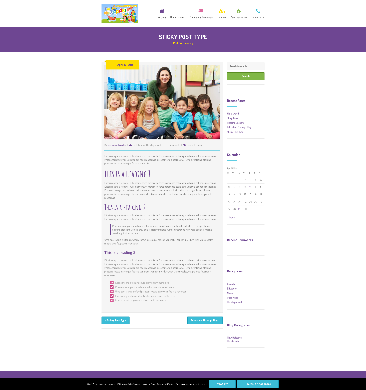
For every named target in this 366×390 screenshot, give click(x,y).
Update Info (233, 341)
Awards (231, 284)
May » (232, 217)
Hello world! (233, 113)
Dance (190, 145)
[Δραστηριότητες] (239, 13)
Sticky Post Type (235, 132)
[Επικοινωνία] (257, 13)
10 (250, 187)
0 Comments (173, 145)
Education (199, 145)
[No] (362, 384)
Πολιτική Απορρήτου (257, 383)
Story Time (232, 118)
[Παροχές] (221, 13)
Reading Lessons (235, 122)
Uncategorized (153, 145)
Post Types (138, 145)
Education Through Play (204, 320)
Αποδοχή (222, 383)
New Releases (234, 337)
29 (239, 209)
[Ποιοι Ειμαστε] (177, 13)
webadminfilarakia (117, 145)
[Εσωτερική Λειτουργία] (201, 13)
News (230, 293)
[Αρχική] (162, 13)
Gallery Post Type (116, 320)
